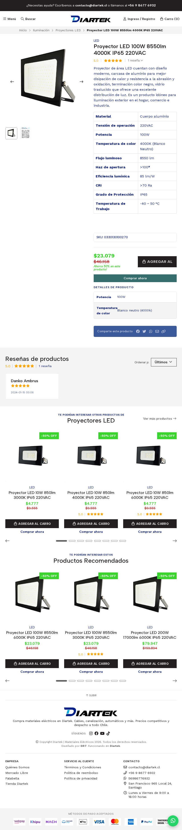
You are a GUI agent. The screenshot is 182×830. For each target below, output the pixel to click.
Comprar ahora (135, 278)
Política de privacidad (80, 778)
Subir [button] (93, 695)
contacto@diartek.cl (144, 767)
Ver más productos (158, 418)
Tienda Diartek (16, 783)
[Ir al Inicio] (91, 19)
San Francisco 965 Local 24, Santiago (150, 785)
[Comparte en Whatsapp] (150, 331)
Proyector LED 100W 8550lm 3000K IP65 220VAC (91, 635)
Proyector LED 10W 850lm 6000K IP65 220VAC (150, 495)
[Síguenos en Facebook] (96, 733)
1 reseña (134, 60)
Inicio (23, 30)
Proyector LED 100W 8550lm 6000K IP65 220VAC (32, 635)
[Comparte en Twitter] (144, 331)
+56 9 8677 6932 (142, 773)
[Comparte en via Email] (157, 331)
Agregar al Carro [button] (34, 523)
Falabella (12, 778)
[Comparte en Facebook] (138, 331)
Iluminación (41, 30)
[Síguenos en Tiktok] (108, 733)
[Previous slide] (12, 81)
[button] (163, 331)
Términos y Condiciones (82, 767)
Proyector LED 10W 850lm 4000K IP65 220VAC (90, 495)
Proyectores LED (68, 30)
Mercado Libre (16, 773)
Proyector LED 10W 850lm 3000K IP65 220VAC (32, 495)
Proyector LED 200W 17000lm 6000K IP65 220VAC (149, 635)
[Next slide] (81, 81)
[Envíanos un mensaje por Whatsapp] (172, 820)
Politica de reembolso (81, 773)
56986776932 (139, 778)
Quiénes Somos (17, 767)
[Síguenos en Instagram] (90, 733)
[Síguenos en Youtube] (102, 733)
